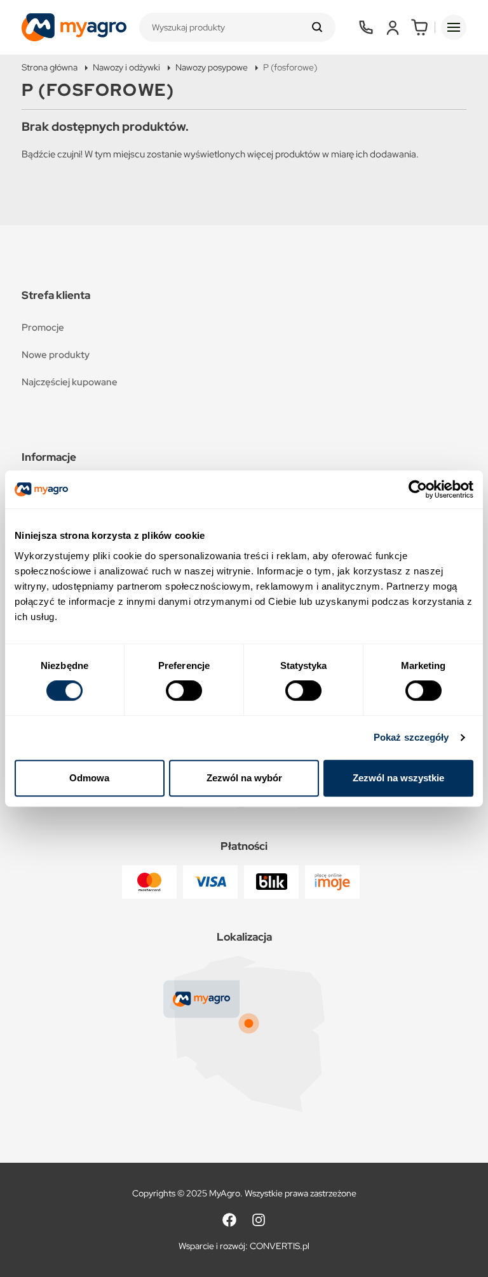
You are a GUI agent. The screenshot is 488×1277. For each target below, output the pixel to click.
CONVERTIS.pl (279, 1246)
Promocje (43, 327)
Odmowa (89, 777)
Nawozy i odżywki (126, 67)
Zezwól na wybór (244, 777)
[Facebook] (229, 1220)
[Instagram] (258, 1220)
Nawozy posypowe (211, 67)
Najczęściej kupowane (70, 381)
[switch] (184, 690)
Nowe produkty (56, 354)
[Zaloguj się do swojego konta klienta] (393, 27)
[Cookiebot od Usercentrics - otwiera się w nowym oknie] (417, 489)
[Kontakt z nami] (366, 27)
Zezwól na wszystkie (398, 777)
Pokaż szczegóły (411, 737)
